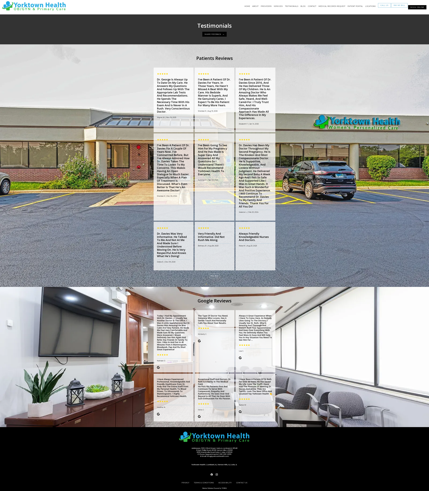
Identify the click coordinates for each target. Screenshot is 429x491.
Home (247, 6)
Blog (303, 6)
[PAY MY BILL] (399, 7)
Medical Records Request (332, 6)
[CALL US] (384, 7)
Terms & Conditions (204, 483)
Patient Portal (355, 6)
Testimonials (291, 6)
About (255, 6)
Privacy (185, 483)
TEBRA (224, 488)
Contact (312, 6)
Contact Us (241, 483)
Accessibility (225, 483)
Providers (266, 6)
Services (278, 6)
